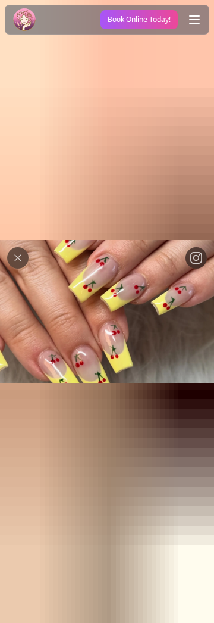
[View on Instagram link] (196, 258)
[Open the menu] (194, 20)
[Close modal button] (18, 258)
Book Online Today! (139, 19)
